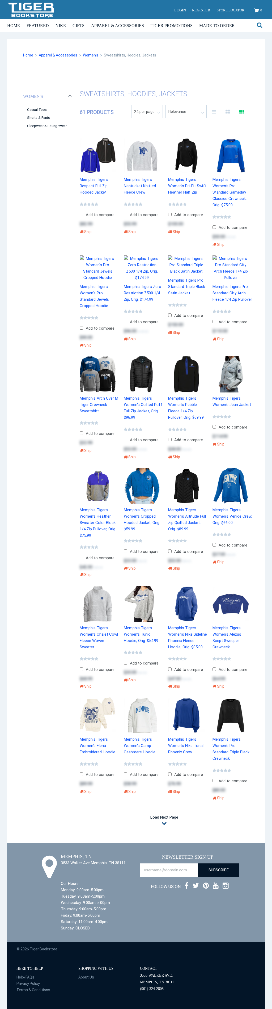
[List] (213, 111)
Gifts (78, 25)
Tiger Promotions (172, 25)
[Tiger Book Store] (31, 9)
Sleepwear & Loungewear (47, 126)
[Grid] (241, 111)
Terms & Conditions (33, 990)
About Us (86, 977)
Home (13, 25)
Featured (38, 25)
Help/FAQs (25, 977)
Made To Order (217, 25)
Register (201, 10)
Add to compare (100, 214)
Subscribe (219, 870)
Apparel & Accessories (117, 25)
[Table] (227, 111)
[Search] (259, 25)
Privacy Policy (28, 983)
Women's (90, 55)
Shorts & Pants (38, 118)
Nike (61, 25)
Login (180, 10)
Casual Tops (37, 110)
